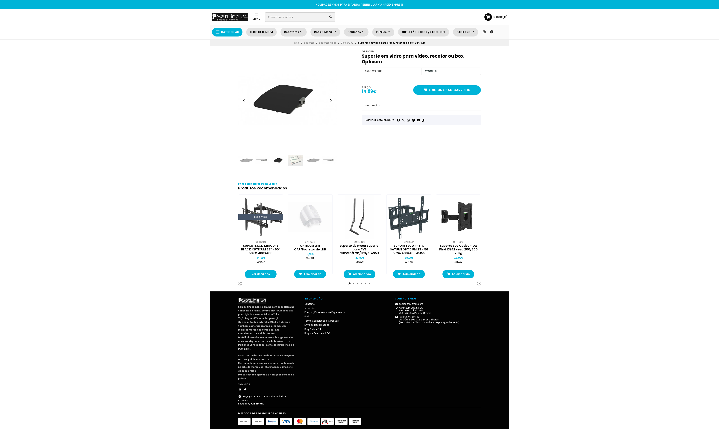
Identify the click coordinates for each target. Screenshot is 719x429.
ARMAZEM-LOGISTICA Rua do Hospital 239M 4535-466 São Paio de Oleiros (415, 310)
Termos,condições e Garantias (321, 320)
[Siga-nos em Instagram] (484, 32)
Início (297, 42)
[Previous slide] (244, 100)
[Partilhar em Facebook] (398, 120)
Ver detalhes (260, 274)
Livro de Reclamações (316, 324)
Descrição (372, 105)
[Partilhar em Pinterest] (413, 120)
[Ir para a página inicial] (230, 17)
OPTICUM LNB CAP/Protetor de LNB (310, 247)
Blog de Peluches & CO (317, 333)
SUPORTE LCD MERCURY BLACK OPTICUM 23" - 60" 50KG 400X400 (260, 249)
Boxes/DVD (347, 42)
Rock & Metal (323, 32)
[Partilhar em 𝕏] (403, 120)
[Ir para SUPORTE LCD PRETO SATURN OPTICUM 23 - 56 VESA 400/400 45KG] (409, 217)
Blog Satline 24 (312, 329)
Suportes (309, 42)
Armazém (309, 308)
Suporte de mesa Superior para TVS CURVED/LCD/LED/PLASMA (359, 249)
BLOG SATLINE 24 (261, 32)
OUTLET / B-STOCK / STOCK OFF (423, 32)
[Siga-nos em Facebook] (492, 32)
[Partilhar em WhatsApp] (408, 120)
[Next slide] (331, 100)
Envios (308, 316)
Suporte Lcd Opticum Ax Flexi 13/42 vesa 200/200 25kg (458, 249)
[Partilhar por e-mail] (418, 120)
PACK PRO (464, 32)
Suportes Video (327, 42)
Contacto (309, 303)
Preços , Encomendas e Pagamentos (324, 312)
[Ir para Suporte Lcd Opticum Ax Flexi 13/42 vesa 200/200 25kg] (458, 217)
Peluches (354, 32)
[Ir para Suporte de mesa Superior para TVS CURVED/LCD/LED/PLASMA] (359, 217)
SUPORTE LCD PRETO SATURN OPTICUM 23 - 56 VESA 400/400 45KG (409, 249)
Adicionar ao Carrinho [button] (312, 275)
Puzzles (381, 32)
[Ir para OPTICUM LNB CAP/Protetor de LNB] (310, 217)
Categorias (230, 32)
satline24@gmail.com (411, 303)
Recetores (292, 32)
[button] (423, 120)
